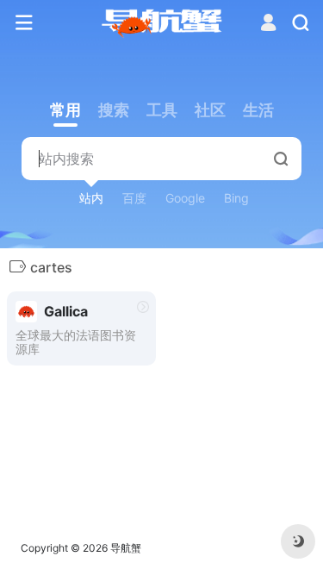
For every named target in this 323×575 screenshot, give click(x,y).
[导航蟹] (161, 23)
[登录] (268, 24)
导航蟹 (125, 547)
